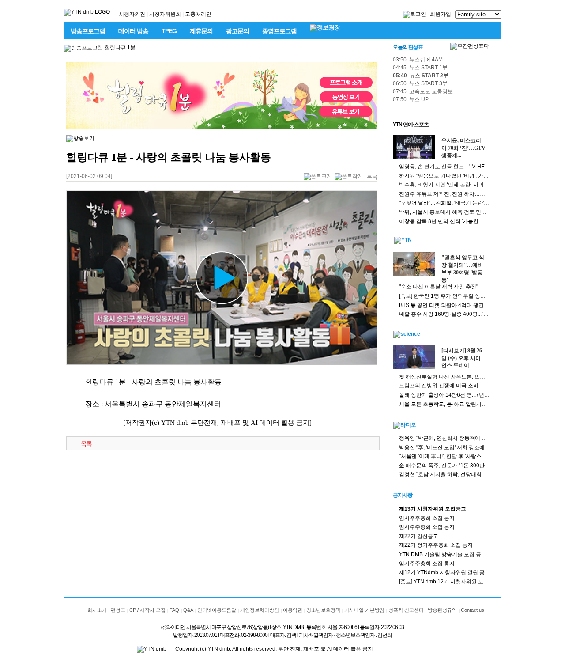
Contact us (472, 610)
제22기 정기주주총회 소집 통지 (436, 545)
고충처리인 (198, 14)
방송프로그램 (88, 30)
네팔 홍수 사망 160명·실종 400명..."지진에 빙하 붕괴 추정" (468, 314)
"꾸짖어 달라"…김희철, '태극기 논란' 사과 (447, 203)
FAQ (174, 610)
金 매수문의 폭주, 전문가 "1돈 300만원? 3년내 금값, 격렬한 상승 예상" (481, 465)
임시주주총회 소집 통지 (427, 518)
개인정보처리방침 (259, 610)
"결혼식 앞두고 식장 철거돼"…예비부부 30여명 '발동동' (462, 268)
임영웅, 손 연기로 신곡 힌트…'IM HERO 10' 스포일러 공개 (467, 166)
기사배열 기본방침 (364, 610)
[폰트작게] (349, 177)
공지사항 (402, 495)
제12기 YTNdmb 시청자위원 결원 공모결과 (450, 572)
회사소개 (97, 610)
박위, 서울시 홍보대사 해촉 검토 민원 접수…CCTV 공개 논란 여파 (476, 212)
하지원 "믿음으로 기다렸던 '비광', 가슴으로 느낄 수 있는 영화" (471, 176)
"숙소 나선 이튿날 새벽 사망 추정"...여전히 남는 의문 (460, 287)
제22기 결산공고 (418, 536)
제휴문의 (201, 30)
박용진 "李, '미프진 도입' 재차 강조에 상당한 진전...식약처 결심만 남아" (482, 447)
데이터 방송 (133, 30)
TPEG (169, 30)
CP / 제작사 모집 (147, 610)
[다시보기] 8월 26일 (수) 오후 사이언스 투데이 (461, 358)
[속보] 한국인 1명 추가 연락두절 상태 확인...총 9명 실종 (463, 296)
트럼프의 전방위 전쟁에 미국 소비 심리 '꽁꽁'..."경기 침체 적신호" (475, 386)
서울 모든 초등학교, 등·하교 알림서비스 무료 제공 (457, 404)
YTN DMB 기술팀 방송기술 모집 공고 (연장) (450, 554)
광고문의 (237, 30)
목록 (372, 177)
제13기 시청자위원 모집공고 (432, 509)
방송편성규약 (442, 610)
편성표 (118, 610)
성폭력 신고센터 (406, 610)
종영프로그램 (279, 30)
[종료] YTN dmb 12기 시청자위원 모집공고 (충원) (457, 582)
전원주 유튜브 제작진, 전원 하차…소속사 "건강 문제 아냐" (467, 194)
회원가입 (440, 14)
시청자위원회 (165, 14)
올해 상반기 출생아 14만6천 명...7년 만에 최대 (453, 395)
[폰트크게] (318, 177)
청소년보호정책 (323, 610)
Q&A (188, 610)
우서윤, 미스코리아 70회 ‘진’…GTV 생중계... (463, 148)
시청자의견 (132, 14)
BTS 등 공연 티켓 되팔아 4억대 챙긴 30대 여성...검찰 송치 (467, 305)
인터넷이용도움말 (216, 610)
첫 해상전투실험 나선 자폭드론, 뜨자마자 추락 (453, 377)
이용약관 (292, 610)
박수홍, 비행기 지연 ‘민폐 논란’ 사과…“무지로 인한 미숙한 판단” (474, 185)
